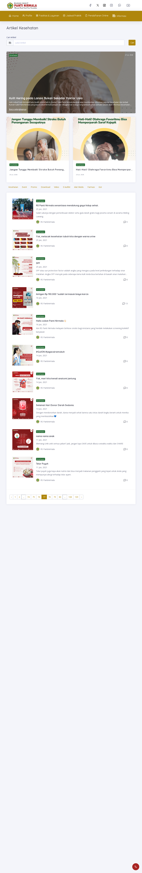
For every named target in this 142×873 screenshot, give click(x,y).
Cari (132, 42)
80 (60, 497)
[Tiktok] (104, 5)
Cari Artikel (11, 37)
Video (56, 187)
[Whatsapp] (120, 5)
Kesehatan (13, 187)
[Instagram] (112, 5)
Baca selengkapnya (17, 109)
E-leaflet (66, 187)
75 (34, 497)
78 (49, 497)
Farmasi (91, 187)
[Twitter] (98, 5)
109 (76, 497)
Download (45, 187)
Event (24, 187)
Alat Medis (79, 187)
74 (28, 497)
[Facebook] (91, 5)
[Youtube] (128, 5)
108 (70, 497)
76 (39, 497)
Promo (34, 187)
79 (55, 497)
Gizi (100, 187)
